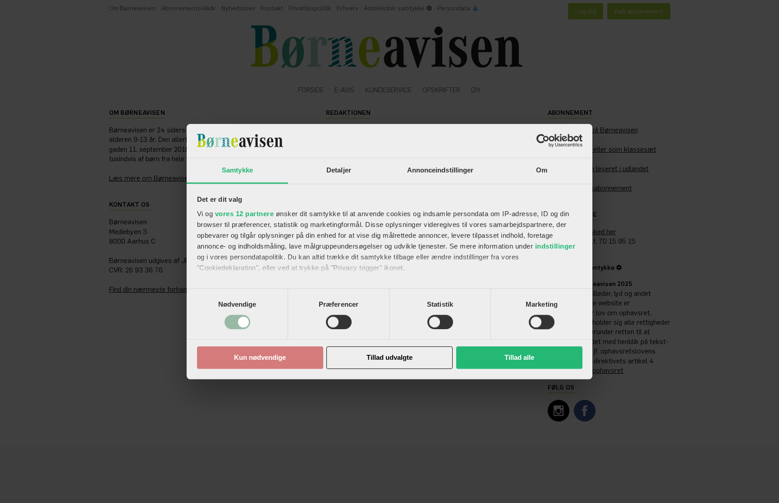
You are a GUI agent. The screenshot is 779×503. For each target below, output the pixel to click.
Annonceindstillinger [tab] (440, 170)
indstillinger (555, 246)
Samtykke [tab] (237, 170)
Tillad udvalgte (389, 358)
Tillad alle (519, 358)
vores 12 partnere (244, 214)
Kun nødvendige (260, 358)
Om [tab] (541, 170)
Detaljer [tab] (338, 170)
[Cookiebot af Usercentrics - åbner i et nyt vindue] (543, 140)
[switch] (339, 322)
